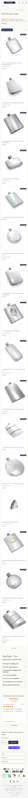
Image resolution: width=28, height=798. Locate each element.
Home (2, 10)
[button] (26, 2)
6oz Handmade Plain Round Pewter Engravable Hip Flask (13, 254)
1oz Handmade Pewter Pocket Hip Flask (10, 178)
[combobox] (14, 5)
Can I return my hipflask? (14, 675)
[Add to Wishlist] (25, 57)
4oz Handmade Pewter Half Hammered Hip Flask (13, 102)
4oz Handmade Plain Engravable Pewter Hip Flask (13, 217)
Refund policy (13, 790)
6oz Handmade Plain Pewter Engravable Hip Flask (13, 409)
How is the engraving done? (14, 667)
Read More (4, 23)
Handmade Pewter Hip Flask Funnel (10, 522)
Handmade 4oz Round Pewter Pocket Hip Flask (12, 598)
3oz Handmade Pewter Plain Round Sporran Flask (13, 483)
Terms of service (11, 793)
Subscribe (13, 742)
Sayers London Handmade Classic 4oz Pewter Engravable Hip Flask (12, 63)
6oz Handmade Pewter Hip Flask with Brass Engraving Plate (14, 561)
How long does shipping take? (14, 663)
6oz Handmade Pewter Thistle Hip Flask (10, 331)
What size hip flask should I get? (14, 685)
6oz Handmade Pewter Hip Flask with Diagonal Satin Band (13, 637)
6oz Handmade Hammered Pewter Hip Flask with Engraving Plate (13, 141)
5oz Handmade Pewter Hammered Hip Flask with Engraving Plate (13, 294)
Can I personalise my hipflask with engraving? (14, 671)
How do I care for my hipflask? (14, 678)
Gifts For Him (7, 10)
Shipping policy (19, 793)
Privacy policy (19, 790)
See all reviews (14, 725)
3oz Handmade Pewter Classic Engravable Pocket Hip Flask (13, 370)
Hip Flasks (13, 10)
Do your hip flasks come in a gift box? (14, 681)
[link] (14, 721)
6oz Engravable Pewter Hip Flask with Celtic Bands (13, 447)
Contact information (15, 795)
